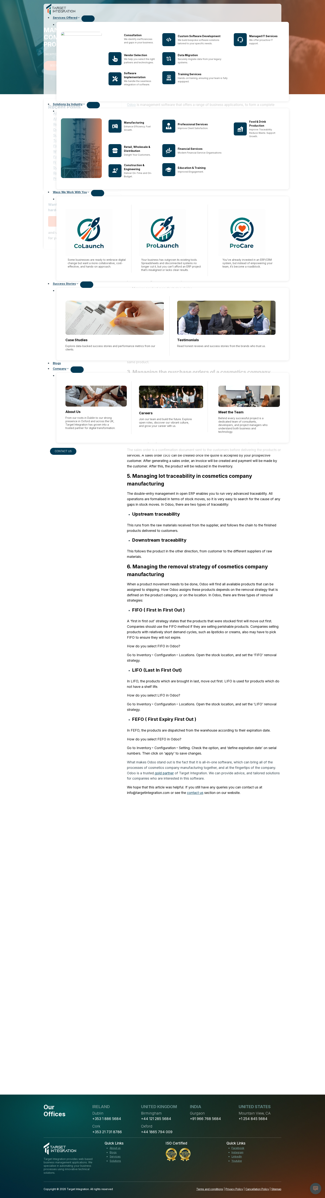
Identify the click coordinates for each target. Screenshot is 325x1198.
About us (115, 1148)
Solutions (115, 1160)
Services (115, 1156)
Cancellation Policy (257, 1189)
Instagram (237, 1152)
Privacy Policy (234, 1189)
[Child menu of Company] (77, 369)
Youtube (237, 1160)
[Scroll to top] (315, 1181)
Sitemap (276, 1189)
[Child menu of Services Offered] (88, 18)
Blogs (57, 363)
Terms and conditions (209, 1189)
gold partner (164, 773)
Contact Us (63, 451)
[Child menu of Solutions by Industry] (93, 105)
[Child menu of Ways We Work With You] (97, 193)
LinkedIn (237, 1156)
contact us (195, 793)
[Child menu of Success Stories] (86, 284)
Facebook (238, 1148)
